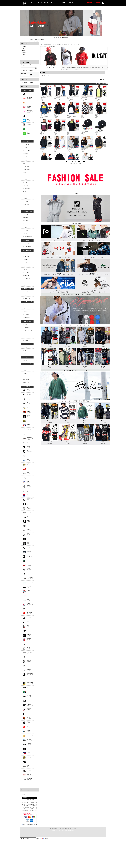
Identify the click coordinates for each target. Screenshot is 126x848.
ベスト (24, 207)
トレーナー (25, 233)
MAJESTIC (30, 604)
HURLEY (28, 521)
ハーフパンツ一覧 (26, 256)
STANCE (28, 722)
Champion (29, 425)
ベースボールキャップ (27, 327)
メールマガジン (25, 62)
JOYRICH (29, 530)
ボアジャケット (26, 204)
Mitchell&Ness (30, 596)
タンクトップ (25, 214)
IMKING (29, 525)
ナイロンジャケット (26, 185)
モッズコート (25, 172)
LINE (28, 133)
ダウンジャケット (26, 198)
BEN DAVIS (29, 412)
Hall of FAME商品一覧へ (74, 69)
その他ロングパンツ (26, 285)
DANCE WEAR (29, 115)
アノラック (25, 156)
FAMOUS (29, 486)
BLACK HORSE (29, 407)
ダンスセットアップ (26, 311)
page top (102, 79)
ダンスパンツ (25, 308)
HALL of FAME (30, 513)
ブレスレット (25, 373)
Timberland (30, 735)
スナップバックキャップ (27, 330)
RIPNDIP (23, 50)
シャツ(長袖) (25, 230)
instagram (29, 124)
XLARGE (30, 770)
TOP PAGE (30, 94)
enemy (28, 473)
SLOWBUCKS (29, 692)
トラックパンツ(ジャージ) (28, 281)
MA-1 (24, 163)
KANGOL (29, 538)
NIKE (28, 622)
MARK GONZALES (30, 578)
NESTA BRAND (29, 613)
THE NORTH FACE (30, 748)
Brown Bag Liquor (30, 421)
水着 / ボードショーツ (27, 253)
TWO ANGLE (29, 740)
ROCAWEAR (29, 661)
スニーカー (24, 46)
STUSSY (29, 713)
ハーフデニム (25, 259)
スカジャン (25, 182)
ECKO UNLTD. (30, 469)
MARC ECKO (29, 573)
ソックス (24, 353)
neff (27, 608)
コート (24, 175)
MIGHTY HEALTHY (30, 583)
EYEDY (29, 477)
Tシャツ (23, 48)
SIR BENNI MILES (30, 683)
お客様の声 (70, 3)
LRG (29, 556)
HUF (27, 517)
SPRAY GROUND (30, 705)
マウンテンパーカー (26, 188)
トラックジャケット (26, 169)
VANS (23, 57)
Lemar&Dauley (30, 552)
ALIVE (28, 399)
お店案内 (74, 828)
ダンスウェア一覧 (26, 317)
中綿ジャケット (26, 194)
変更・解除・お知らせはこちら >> (27, 70)
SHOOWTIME (29, 709)
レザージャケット (26, 179)
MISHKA (28, 591)
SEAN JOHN (29, 670)
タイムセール (54, 3)
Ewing (29, 482)
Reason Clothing (30, 652)
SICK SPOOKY (30, 678)
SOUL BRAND (29, 696)
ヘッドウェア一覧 (26, 324)
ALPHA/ (28, 403)
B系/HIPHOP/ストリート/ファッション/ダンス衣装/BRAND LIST (56, 44)
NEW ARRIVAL (29, 98)
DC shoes (29, 447)
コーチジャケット (26, 153)
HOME (41, 44)
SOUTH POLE (29, 700)
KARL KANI (29, 547)
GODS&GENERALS (30, 499)
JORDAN (23, 56)
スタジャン (25, 147)
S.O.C (29, 687)
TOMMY (28, 753)
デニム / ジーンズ (26, 269)
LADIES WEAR (30, 111)
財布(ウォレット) (26, 379)
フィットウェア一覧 (26, 347)
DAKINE (28, 442)
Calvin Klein (30, 434)
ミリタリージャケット (27, 166)
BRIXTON (29, 416)
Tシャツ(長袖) (25, 220)
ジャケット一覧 (26, 144)
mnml (28, 600)
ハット (24, 337)
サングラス (24, 52)
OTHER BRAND (29, 779)
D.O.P (29, 464)
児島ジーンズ (30, 775)
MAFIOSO (29, 569)
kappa (28, 543)
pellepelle (28, 630)
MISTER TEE (29, 587)
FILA (28, 495)
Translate (46, 838)
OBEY (28, 626)
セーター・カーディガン (27, 236)
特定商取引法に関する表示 (67, 828)
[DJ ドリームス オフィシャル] (25, 3)
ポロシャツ (25, 223)
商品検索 (23, 73)
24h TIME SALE (30, 103)
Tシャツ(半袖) (25, 217)
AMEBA (28, 129)
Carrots (29, 429)
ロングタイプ (25, 291)
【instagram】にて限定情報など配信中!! (36, 39)
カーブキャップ (25, 54)
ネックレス (25, 370)
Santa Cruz (29, 718)
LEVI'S (29, 565)
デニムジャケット (26, 160)
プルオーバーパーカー (27, 243)
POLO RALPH (30, 644)
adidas (29, 394)
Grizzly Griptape (30, 504)
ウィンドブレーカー (26, 150)
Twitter (29, 120)
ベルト (24, 376)
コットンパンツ (26, 272)
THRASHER (29, 744)
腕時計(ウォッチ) (26, 382)
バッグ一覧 (25, 360)
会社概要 (63, 3)
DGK (29, 451)
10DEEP (29, 390)
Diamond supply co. (29, 455)
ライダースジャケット (27, 201)
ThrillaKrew (29, 757)
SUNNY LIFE (29, 731)
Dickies (29, 460)
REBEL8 (29, 657)
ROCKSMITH (29, 665)
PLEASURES (29, 635)
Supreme (29, 727)
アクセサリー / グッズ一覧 (28, 366)
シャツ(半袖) (25, 227)
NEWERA (29, 617)
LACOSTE (28, 560)
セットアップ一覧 (26, 298)
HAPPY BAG (29, 107)
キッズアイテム (26, 314)
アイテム (33, 3)
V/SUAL (29, 762)
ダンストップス (26, 304)
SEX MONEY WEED (30, 674)
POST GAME (29, 639)
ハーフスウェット (26, 262)
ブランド (39, 3)
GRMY (29, 508)
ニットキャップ (26, 340)
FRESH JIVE (30, 491)
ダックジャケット (26, 191)
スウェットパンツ (26, 278)
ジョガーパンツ (26, 275)
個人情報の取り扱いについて (55, 828)
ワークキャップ (26, 333)
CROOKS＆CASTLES (30, 438)
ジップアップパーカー (27, 246)
